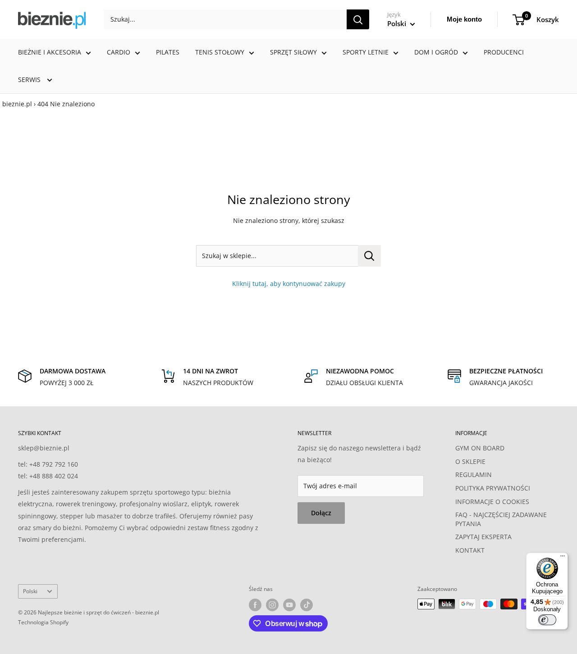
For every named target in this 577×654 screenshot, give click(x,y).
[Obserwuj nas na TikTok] (306, 605)
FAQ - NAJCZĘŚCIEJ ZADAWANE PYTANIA (501, 519)
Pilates (167, 52)
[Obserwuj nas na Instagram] (272, 605)
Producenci (504, 52)
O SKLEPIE (470, 461)
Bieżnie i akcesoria (49, 52)
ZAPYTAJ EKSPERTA (483, 536)
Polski (30, 591)
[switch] (547, 619)
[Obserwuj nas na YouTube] (289, 605)
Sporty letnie (366, 52)
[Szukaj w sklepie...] (369, 256)
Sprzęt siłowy (293, 52)
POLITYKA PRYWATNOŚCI (492, 488)
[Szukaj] (358, 19)
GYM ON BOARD (479, 448)
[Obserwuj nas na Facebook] (255, 605)
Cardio (118, 52)
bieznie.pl (17, 104)
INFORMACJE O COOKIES (492, 501)
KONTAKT (470, 550)
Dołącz (321, 513)
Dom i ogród (436, 52)
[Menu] (562, 558)
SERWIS (30, 79)
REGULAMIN (473, 474)
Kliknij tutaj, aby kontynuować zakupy (288, 283)
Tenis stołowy (219, 52)
